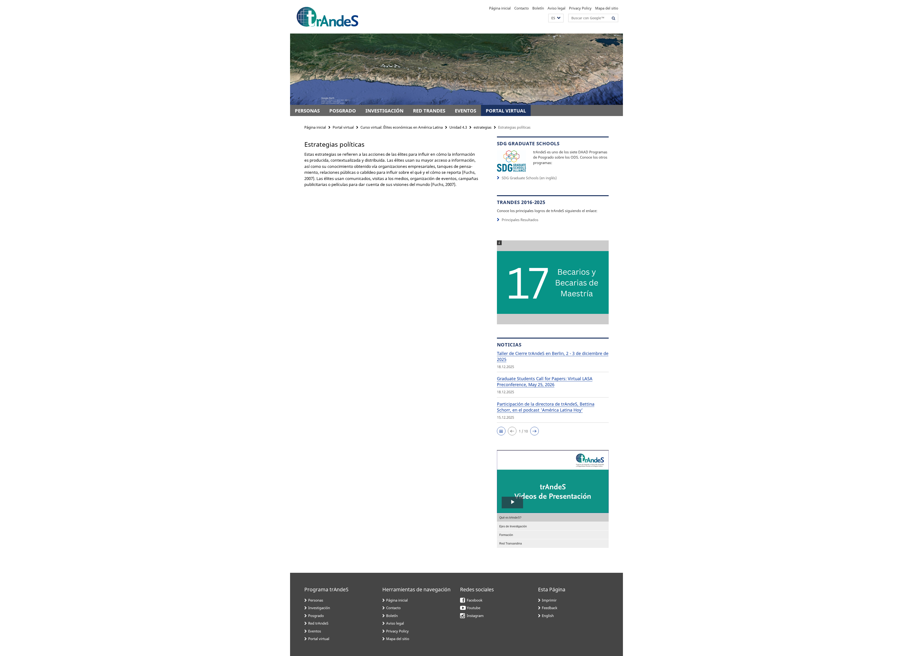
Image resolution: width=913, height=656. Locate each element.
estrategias (482, 127)
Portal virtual (506, 110)
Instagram (475, 615)
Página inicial (500, 8)
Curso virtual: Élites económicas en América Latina (401, 127)
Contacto (521, 8)
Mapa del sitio (606, 8)
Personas (307, 110)
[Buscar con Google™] (613, 18)
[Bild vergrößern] (511, 160)
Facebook (474, 600)
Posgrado (342, 110)
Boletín (538, 8)
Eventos (465, 110)
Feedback (549, 607)
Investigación (384, 110)
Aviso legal (556, 8)
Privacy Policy (580, 8)
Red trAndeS (429, 110)
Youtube (473, 607)
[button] (555, 18)
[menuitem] (553, 517)
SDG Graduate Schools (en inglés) (529, 177)
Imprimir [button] (549, 600)
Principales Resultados (520, 219)
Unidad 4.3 (458, 127)
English (548, 615)
